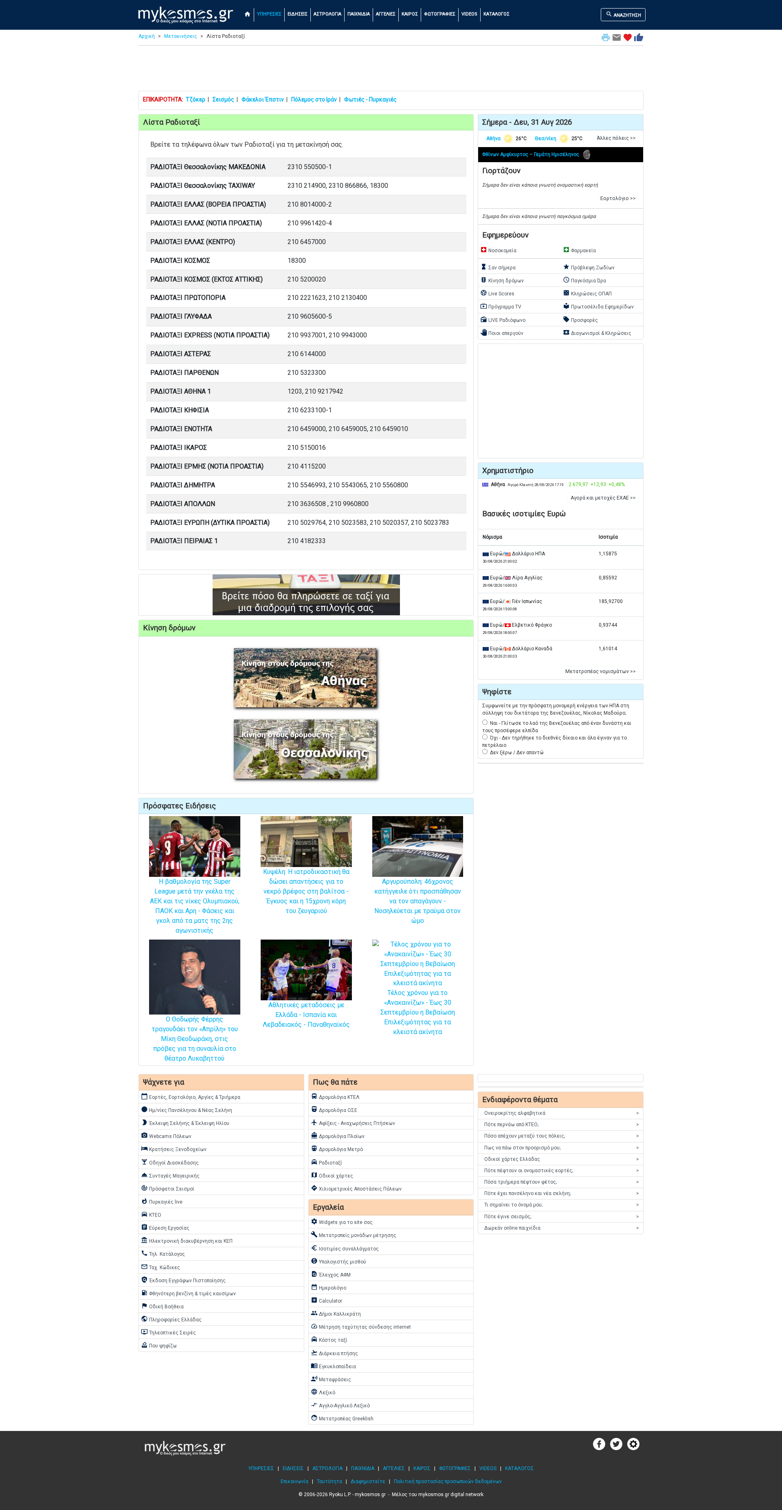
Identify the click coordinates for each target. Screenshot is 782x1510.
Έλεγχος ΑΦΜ (331, 1274)
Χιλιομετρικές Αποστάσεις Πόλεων (356, 1188)
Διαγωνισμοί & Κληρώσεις (597, 332)
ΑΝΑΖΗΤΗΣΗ (623, 14)
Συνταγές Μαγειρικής (170, 1175)
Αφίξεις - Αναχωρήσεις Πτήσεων (353, 1122)
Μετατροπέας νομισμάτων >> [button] (600, 671)
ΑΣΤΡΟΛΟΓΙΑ (327, 14)
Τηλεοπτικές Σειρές (168, 1332)
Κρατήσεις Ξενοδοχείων (173, 1148)
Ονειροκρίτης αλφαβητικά (561, 1113)
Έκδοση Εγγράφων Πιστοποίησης (183, 1279)
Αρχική (146, 36)
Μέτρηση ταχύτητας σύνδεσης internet (361, 1326)
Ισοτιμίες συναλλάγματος (345, 1248)
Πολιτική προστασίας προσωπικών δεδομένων (448, 1481)
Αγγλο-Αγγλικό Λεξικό (340, 1405)
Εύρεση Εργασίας (165, 1227)
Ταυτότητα (329, 1481)
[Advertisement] (391, 70)
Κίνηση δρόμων (502, 280)
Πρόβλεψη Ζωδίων (589, 267)
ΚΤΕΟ (151, 1214)
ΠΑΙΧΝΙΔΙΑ (358, 14)
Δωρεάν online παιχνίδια (561, 1228)
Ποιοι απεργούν (501, 332)
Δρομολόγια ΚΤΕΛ (335, 1096)
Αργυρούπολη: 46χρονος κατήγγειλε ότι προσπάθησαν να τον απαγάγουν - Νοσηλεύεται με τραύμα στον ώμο (417, 901)
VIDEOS (469, 14)
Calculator (326, 1300)
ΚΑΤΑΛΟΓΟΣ (496, 14)
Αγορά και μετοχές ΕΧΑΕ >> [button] (603, 498)
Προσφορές (580, 319)
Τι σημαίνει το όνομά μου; (561, 1205)
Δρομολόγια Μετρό (337, 1148)
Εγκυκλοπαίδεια (333, 1365)
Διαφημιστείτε (368, 1481)
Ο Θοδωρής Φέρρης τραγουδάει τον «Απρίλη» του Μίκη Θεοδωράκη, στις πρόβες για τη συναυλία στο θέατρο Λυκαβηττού (195, 1038)
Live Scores (497, 293)
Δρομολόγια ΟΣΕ (334, 1109)
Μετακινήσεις (180, 36)
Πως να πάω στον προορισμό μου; (561, 1148)
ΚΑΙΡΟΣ (410, 14)
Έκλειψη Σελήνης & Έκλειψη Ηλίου (185, 1122)
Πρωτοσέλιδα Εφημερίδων (598, 306)
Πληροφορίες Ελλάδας (171, 1319)
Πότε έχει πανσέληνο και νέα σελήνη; (561, 1193)
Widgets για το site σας (342, 1221)
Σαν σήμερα (498, 267)
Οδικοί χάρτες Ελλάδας (561, 1159)
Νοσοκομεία (498, 249)
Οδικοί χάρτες (332, 1175)
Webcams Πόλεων (166, 1135)
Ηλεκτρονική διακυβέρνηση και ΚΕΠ (187, 1240)
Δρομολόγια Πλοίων (338, 1135)
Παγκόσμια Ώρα (584, 280)
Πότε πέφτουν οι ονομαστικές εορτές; (561, 1170)
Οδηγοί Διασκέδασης (170, 1162)
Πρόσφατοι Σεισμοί (167, 1188)
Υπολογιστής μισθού (338, 1261)
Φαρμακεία (579, 249)
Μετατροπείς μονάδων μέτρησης (353, 1234)
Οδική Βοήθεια (162, 1306)
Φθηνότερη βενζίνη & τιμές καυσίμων (188, 1292)
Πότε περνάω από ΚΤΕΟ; (561, 1124)
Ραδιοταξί (326, 1162)
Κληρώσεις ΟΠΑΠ (587, 293)
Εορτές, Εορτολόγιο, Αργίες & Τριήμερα (190, 1096)
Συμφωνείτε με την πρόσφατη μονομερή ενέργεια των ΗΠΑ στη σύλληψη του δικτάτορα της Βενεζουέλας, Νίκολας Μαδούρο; (555, 709)
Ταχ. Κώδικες (160, 1266)
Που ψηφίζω (159, 1345)
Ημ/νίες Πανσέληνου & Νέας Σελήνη (186, 1109)
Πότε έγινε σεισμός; (561, 1216)
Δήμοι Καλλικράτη (336, 1313)
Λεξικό (323, 1392)
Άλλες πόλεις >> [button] (616, 138)
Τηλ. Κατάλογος (163, 1253)
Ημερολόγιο (328, 1287)
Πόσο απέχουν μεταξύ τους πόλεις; (561, 1136)
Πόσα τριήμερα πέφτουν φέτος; (561, 1182)
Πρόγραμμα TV (500, 306)
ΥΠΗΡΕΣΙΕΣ (269, 14)
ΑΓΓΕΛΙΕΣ (385, 14)
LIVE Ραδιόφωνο (502, 319)
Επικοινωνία (294, 1481)
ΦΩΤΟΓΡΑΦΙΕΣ (439, 14)
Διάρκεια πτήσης (334, 1352)
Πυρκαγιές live (161, 1201)
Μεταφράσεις (331, 1378)
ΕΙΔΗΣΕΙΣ (298, 14)
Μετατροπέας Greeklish (342, 1418)
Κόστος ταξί (329, 1339)
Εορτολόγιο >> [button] (618, 198)
